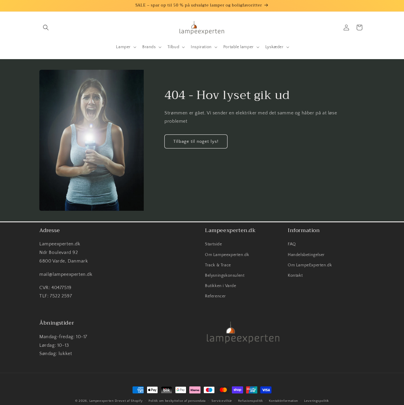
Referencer (215, 296)
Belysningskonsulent (224, 275)
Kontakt (295, 275)
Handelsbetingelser (306, 254)
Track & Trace (218, 265)
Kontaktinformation (283, 400)
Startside (213, 244)
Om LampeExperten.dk (310, 265)
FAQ (292, 244)
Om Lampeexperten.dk (227, 254)
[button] (45, 27)
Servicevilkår (221, 400)
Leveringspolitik (316, 400)
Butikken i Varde (220, 286)
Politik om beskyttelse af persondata (177, 400)
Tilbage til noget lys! (196, 141)
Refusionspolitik (250, 400)
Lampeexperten (101, 401)
